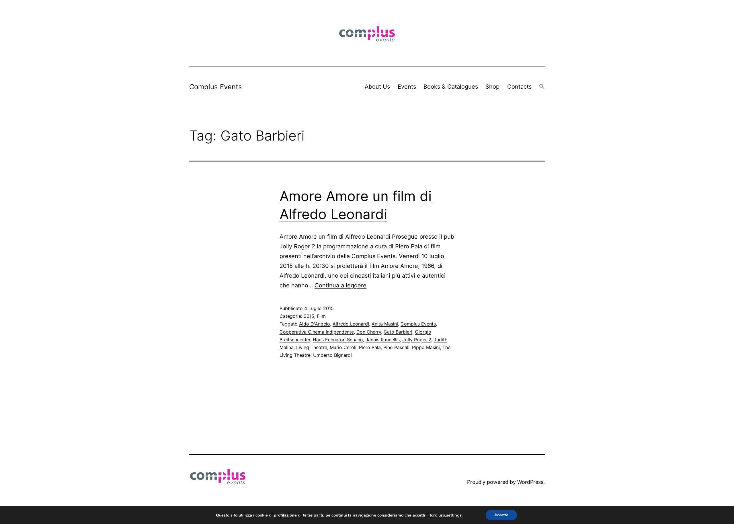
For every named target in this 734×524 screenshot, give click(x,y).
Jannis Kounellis (383, 339)
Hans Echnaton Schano (338, 339)
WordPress (530, 482)
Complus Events (215, 87)
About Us (377, 86)
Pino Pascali (396, 347)
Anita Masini (385, 324)
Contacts (519, 86)
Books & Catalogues (450, 86)
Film (321, 316)
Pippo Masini (426, 347)
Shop (492, 86)
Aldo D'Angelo (314, 324)
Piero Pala (370, 347)
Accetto (501, 515)
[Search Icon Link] (541, 87)
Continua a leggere (340, 285)
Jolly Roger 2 (416, 339)
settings (454, 515)
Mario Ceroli (343, 347)
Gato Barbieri (398, 332)
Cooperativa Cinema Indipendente (317, 332)
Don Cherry (368, 332)
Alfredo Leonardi (351, 324)
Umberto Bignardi (332, 355)
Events (407, 86)
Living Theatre (311, 347)
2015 (309, 316)
